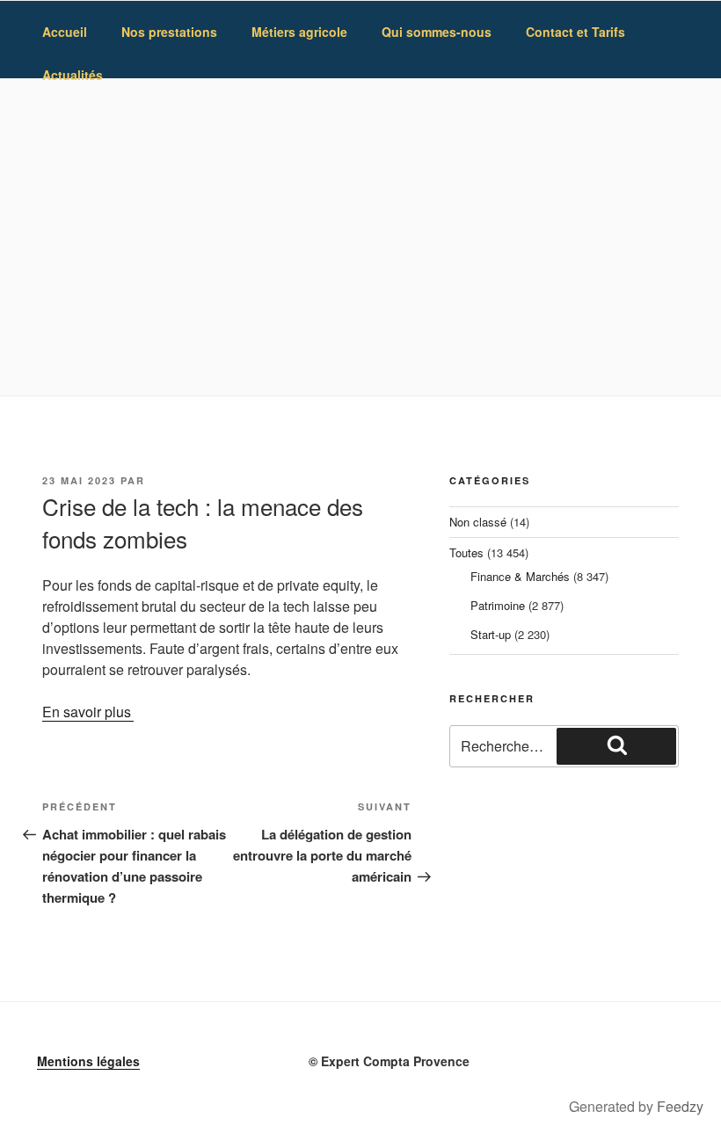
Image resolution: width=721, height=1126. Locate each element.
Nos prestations (169, 31)
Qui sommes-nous (437, 31)
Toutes (466, 552)
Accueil (64, 31)
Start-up (490, 634)
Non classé (477, 521)
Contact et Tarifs (575, 31)
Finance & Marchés (520, 576)
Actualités (72, 75)
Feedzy (680, 1106)
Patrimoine (497, 605)
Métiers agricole (299, 31)
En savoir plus (86, 711)
